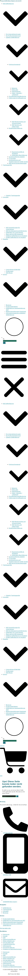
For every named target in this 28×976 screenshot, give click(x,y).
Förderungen (9, 271)
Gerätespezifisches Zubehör (17, 157)
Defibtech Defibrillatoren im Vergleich (16, 236)
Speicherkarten (16, 91)
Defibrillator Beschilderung (19, 155)
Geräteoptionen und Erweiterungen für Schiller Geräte (18, 161)
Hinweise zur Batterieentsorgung (12, 949)
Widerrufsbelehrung (8, 941)
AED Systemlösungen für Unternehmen (13, 228)
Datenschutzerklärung (9, 939)
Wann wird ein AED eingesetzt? (14, 234)
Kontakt (5, 936)
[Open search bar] (3, 339)
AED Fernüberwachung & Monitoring (16, 231)
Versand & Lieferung (8, 947)
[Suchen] (17, 796)
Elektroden (15, 90)
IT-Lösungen (12, 158)
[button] (14, 373)
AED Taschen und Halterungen (17, 125)
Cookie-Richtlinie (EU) (9, 944)
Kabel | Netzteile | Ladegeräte (17, 94)
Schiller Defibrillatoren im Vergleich (16, 237)
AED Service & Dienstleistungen (18, 163)
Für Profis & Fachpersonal (13, 36)
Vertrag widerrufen (8, 942)
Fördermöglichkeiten (12, 306)
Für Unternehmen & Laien (13, 34)
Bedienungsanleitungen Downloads (16, 311)
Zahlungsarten (7, 946)
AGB (4, 938)
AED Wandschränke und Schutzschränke (19, 122)
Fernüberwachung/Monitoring (17, 96)
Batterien (14, 88)
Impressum (6, 934)
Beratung (8, 305)
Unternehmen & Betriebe (13, 269)
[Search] (4, 343)
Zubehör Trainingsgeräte (13, 195)
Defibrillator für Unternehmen (14, 232)
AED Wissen (9, 273)
